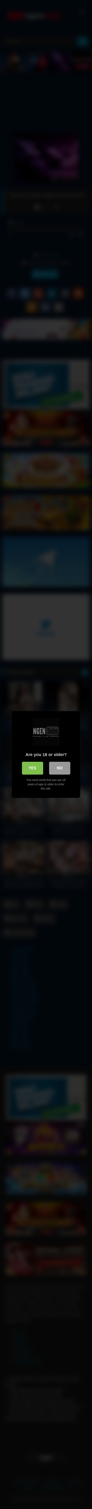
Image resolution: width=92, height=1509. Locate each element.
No (60, 768)
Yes (32, 768)
